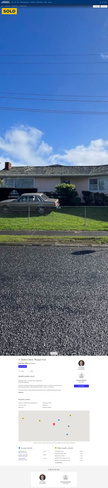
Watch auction (22, 366)
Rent (18, 2)
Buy (12, 2)
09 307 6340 (81, 381)
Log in (105, 2)
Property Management (24, 2)
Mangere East (15, 5)
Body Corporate (39, 2)
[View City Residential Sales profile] (81, 376)
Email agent (81, 386)
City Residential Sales (81, 380)
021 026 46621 (81, 369)
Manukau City (7, 5)
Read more (20, 392)
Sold (2, 5)
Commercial (32, 2)
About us (50, 2)
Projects (45, 2)
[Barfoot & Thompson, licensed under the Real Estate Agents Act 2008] (5, 1)
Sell (15, 2)
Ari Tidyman (81, 367)
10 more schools (58, 462)
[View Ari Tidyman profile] (81, 363)
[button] (54, 424)
